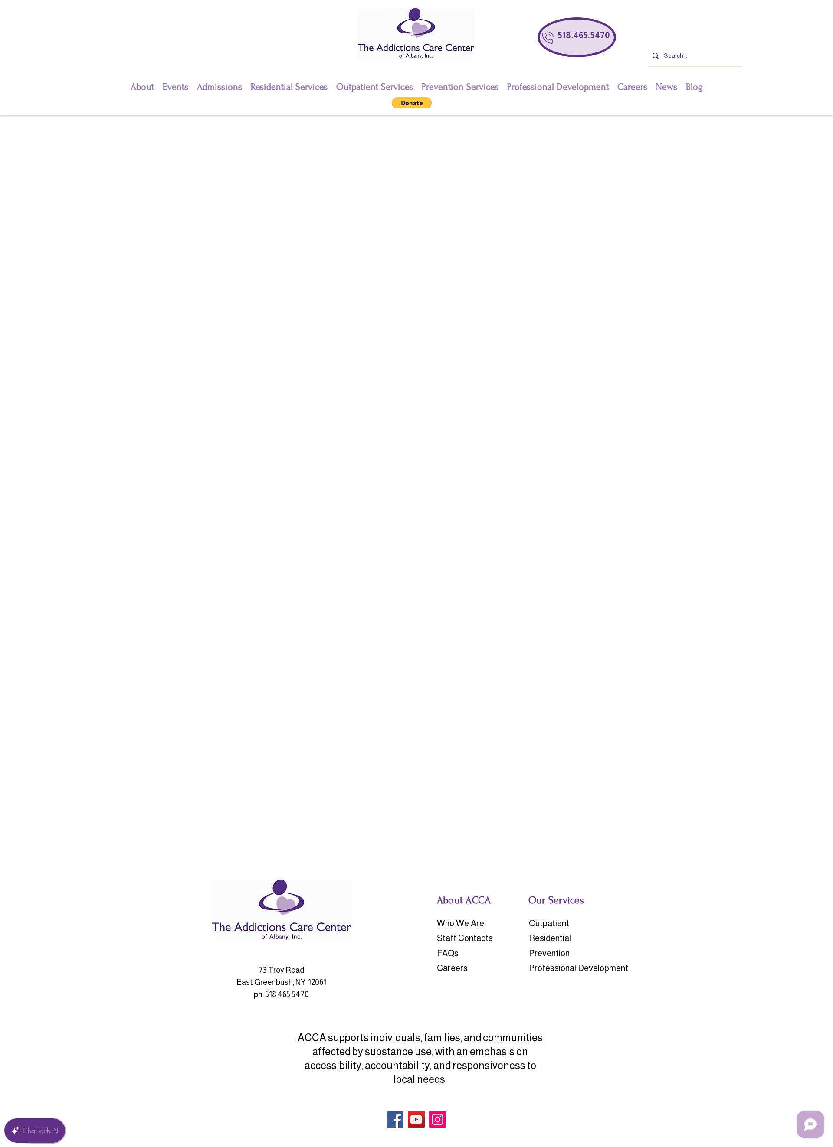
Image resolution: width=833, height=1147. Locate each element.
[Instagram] (437, 1119)
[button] (412, 102)
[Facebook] (395, 1119)
